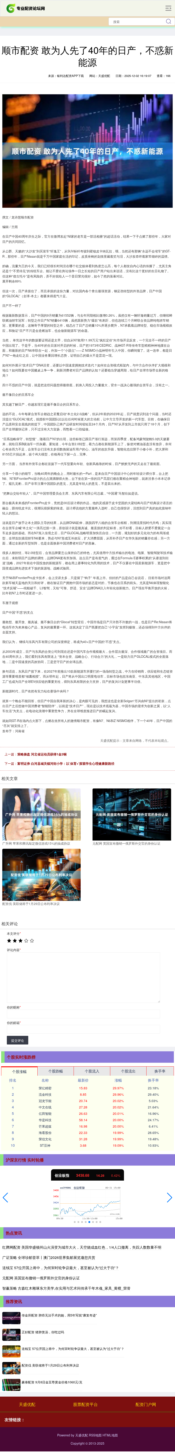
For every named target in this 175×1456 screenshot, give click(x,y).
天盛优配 (27, 1404)
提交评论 (17, 1040)
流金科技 (45, 1094)
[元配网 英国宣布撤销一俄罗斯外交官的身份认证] (132, 814)
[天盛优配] (26, 7)
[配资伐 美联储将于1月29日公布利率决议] (41, 874)
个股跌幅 (55, 1071)
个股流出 (128, 1071)
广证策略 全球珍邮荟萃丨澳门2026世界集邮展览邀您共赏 (48, 1257)
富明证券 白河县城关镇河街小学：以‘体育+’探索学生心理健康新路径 (65, 763)
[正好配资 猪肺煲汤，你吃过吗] (11, 1335)
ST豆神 (45, 1145)
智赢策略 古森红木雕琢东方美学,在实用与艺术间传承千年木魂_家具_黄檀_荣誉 (66, 1288)
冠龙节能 (45, 1100)
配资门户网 (146, 1404)
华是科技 (45, 1120)
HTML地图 (110, 1435)
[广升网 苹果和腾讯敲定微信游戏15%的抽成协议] (41, 814)
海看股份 (45, 1132)
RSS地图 (95, 1435)
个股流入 (92, 1071)
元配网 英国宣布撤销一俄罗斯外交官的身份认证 (41, 1278)
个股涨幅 (19, 1071)
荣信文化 (45, 1139)
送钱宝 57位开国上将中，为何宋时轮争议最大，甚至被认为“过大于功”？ (60, 1267)
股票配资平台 (85, 1404)
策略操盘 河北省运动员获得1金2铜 (42, 754)
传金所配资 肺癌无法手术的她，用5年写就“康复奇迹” (59, 1315)
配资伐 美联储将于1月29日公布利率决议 (50, 1365)
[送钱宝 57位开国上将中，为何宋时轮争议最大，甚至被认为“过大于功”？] (11, 1351)
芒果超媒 (45, 1126)
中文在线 (45, 1107)
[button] (5, 1198)
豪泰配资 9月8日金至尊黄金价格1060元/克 (52, 1382)
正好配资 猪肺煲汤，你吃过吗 (43, 1332)
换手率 (159, 1071)
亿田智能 (45, 1113)
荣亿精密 (45, 1088)
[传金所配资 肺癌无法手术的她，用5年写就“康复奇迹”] (11, 1318)
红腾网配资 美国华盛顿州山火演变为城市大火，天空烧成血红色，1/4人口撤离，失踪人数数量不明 (81, 1247)
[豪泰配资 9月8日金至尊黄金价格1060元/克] (11, 1385)
